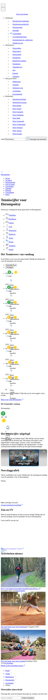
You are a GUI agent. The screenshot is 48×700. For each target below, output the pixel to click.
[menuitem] (26, 30)
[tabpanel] (24, 335)
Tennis (7, 629)
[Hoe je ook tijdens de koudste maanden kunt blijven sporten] (23, 587)
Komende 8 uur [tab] (11, 265)
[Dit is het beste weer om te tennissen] (23, 625)
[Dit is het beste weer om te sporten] (23, 659)
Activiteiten (21, 591)
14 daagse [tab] (9, 267)
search (3, 139)
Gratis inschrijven (28, 698)
